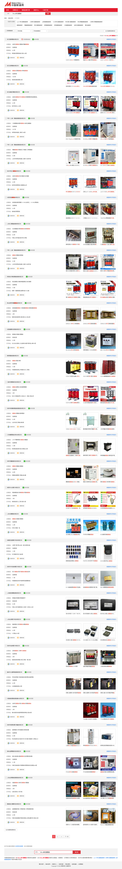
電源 (27, 492)
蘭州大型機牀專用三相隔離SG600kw (73, 271)
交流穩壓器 (15, 229)
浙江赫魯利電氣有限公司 (13, 92)
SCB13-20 (73, 192)
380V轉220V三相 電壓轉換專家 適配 (73, 534)
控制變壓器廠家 (58, 25)
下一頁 (66, 836)
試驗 (21, 756)
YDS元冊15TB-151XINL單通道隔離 (90, 640)
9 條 (13, 393)
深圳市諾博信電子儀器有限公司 (15, 725)
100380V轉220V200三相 (73, 165)
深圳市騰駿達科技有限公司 (14, 461)
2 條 (13, 709)
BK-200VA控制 (72, 350)
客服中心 (54, 864)
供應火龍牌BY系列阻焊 (73, 693)
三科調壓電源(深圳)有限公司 (14, 435)
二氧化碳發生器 (26, 545)
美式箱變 (26, 176)
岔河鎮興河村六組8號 (17, 554)
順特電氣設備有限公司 (13, 356)
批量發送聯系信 (111, 31)
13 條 (13, 446)
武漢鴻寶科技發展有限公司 (14, 329)
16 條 (13, 367)
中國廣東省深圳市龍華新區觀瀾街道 (21, 581)
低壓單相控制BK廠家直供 (73, 798)
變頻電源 (22, 413)
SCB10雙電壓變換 (107, 376)
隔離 (26, 44)
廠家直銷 (90, 86)
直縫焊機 (31, 677)
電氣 (17, 361)
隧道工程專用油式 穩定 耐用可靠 (90, 482)
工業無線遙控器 (29, 809)
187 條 (14, 129)
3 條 (13, 314)
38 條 (13, 472)
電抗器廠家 (88, 25)
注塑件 (14, 545)
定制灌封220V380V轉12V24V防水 (90, 508)
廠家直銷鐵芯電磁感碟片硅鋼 (108, 403)
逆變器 (17, 334)
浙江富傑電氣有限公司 (13, 39)
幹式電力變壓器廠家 (70, 22)
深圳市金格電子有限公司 (13, 646)
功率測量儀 (20, 730)
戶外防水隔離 (88, 534)
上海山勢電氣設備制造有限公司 (15, 778)
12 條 (13, 525)
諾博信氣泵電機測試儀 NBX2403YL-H (108, 745)
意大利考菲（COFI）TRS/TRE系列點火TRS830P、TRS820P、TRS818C (73, 613)
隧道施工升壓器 (22, 150)
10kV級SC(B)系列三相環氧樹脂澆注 (90, 719)
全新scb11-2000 (90, 192)
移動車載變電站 (22, 281)
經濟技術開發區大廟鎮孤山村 (19, 185)
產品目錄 (10, 18)
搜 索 (76, 852)
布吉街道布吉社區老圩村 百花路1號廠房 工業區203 (25, 739)
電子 (21, 571)
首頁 (7, 10)
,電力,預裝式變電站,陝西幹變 (108, 297)
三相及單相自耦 (106, 666)
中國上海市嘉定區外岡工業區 (19, 238)
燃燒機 (17, 598)
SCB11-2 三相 (108, 60)
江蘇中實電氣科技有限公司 (14, 382)
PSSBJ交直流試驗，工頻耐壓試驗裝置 (90, 772)
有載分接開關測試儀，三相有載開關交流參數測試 (108, 772)
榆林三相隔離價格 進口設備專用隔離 (108, 271)
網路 (26, 624)
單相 (25, 71)
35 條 (13, 340)
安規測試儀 (26, 730)
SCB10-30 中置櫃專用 (73, 60)
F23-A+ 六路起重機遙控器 (107, 825)
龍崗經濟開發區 (16, 211)
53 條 (13, 156)
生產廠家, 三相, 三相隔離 (73, 455)
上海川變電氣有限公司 (13, 514)
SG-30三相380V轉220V (90, 165)
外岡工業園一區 (16, 528)
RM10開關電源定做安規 (108, 587)
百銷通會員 (10, 31)
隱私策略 (67, 864)
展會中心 (36, 10)
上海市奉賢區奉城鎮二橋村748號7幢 (21, 159)
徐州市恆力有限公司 (14, 171)
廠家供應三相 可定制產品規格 (90, 455)
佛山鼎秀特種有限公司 (14, 303)
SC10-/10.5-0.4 (108, 86)
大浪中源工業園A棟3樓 (18, 422)
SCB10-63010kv (73, 113)
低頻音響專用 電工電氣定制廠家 (90, 587)
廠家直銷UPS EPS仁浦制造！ (73, 244)
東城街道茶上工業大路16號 (19, 501)
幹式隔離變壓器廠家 (83, 22)
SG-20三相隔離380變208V (90, 139)
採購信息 (15, 10)
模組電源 (14, 624)
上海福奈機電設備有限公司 (14, 593)
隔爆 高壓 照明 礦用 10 (90, 60)
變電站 (17, 387)
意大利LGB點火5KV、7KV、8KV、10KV (108, 613)
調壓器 (21, 466)
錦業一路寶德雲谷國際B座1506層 (20, 291)
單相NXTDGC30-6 (90, 745)
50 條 (13, 419)
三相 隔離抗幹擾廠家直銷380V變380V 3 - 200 (108, 429)
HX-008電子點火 (106, 561)
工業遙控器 (22, 809)
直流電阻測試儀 (28, 756)
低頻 (21, 492)
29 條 (13, 815)
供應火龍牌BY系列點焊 (90, 693)
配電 (19, 71)
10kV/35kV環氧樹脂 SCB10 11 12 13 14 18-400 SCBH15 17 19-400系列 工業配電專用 (108, 218)
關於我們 (41, 864)
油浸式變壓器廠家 (78, 25)
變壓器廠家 (19, 25)
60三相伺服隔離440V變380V (108, 139)
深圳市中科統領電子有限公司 (14, 567)
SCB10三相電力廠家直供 (73, 403)
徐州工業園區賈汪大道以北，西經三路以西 (23, 396)
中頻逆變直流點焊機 (23, 677)
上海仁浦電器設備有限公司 (14, 224)
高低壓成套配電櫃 (16, 202)
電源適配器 (15, 492)
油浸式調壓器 (27, 123)
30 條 (13, 182)
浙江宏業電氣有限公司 (13, 66)
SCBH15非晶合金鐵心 (73, 376)
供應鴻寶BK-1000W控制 (90, 350)
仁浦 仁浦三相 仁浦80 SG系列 (108, 244)
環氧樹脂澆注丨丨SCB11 (90, 297)
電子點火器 (19, 545)
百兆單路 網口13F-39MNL (108, 640)
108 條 (14, 77)
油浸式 (15, 44)
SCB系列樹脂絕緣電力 (90, 403)
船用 (27, 229)
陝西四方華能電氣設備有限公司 (15, 277)
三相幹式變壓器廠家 (35, 22)
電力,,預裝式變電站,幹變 (73, 297)
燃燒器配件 (22, 598)
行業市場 (45, 10)
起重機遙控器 (15, 809)
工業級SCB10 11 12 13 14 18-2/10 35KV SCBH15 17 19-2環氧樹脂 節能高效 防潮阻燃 (90, 218)
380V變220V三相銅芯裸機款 (108, 798)
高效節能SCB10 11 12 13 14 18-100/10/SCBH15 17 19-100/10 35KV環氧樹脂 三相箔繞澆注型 (73, 218)
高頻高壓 (16, 308)
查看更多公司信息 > (112, 39)
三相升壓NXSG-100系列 (73, 745)
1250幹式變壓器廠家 (58, 22)
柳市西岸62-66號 (16, 106)
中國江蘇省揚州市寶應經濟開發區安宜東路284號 (24, 765)
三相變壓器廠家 (68, 25)
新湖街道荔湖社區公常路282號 (20, 449)
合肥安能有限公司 (13, 197)
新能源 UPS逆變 (71, 666)
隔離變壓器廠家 (28, 25)
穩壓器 (21, 44)
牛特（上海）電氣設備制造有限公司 (16, 118)
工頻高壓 (25, 308)
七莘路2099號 (15, 633)
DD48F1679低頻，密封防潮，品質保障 (73, 508)
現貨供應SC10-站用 (73, 86)
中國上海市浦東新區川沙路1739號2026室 (22, 607)
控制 (21, 229)
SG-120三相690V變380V (108, 165)
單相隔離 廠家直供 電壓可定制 (108, 455)
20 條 (13, 630)
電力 (22, 703)
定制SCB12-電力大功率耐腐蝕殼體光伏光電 (108, 113)
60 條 (13, 50)
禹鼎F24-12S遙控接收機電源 (73, 824)
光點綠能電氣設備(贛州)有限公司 (15, 698)
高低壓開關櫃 (23, 387)
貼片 (15, 571)
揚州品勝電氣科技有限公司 (14, 751)
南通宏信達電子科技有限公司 (14, 540)
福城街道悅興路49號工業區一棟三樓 (21, 660)
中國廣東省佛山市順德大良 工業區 (20, 370)
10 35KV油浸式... (26, 202)
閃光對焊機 (15, 677)
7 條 (13, 498)
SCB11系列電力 (90, 376)
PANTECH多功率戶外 (90, 561)
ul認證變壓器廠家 (46, 22)
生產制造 (14, 47)
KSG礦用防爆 (105, 534)
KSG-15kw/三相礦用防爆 (73, 139)
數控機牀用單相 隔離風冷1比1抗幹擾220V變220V (90, 429)
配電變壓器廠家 (48, 25)
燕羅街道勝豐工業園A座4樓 (19, 475)
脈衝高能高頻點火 (72, 561)
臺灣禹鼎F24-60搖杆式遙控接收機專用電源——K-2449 (90, 824)
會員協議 (74, 864)
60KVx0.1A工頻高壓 (73, 323)
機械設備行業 (26, 10)
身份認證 (36, 39)
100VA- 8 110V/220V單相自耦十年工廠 (73, 429)
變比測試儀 (15, 756)
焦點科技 (63, 866)
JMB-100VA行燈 (107, 350)
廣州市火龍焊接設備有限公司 (14, 672)
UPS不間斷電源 (16, 440)
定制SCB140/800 (90, 113)
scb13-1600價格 (108, 192)
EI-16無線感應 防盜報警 (73, 587)
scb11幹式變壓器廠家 (22, 22)
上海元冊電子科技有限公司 (14, 619)
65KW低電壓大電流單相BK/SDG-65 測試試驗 (90, 244)
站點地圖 (61, 864)
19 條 (13, 287)
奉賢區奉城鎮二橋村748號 (18, 132)
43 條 (13, 103)
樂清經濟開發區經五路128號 (19, 53)
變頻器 (14, 334)
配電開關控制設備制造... (31, 97)
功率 (20, 624)
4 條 (13, 657)
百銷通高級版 (26, 39)
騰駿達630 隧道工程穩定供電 (73, 482)
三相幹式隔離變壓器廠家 (96, 22)
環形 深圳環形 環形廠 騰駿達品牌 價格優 (108, 482)
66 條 (13, 235)
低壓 (15, 782)
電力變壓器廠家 (38, 25)
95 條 (13, 261)
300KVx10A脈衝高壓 (108, 323)
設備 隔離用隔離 (89, 666)
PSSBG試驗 (71, 772)
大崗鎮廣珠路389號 (17, 686)
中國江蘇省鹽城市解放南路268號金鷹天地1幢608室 (25, 818)
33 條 (13, 208)
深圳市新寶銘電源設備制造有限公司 (16, 408)
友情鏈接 (80, 864)
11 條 (13, 578)
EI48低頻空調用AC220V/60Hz (108, 508)
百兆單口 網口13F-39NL (73, 640)
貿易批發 (14, 337)
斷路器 (21, 255)
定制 (27, 571)
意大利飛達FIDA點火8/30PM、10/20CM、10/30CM (90, 613)
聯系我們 (48, 864)
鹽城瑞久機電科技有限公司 (14, 804)
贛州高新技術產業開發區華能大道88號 (22, 712)
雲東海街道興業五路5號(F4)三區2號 (21, 317)
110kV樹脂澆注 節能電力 (108, 719)
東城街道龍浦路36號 (17, 80)
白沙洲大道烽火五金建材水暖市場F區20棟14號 (24, 343)
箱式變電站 (15, 281)
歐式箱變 (21, 176)
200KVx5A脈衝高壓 (90, 323)
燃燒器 (14, 598)
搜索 (48, 13)
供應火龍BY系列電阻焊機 (108, 693)
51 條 (13, 762)
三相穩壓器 (15, 123)
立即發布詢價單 (19, 846)
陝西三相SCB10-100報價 (90, 271)
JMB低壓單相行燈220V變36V (90, 798)
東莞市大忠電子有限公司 (13, 487)
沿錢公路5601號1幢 (17, 792)
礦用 (21, 123)
